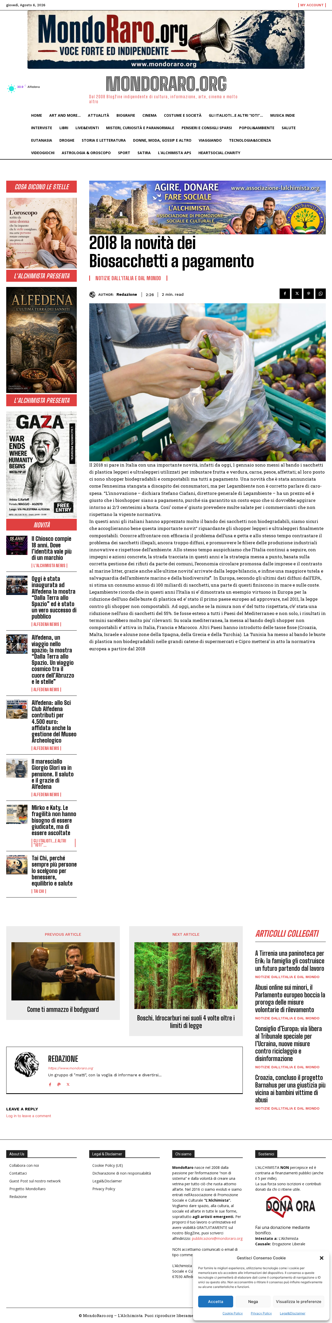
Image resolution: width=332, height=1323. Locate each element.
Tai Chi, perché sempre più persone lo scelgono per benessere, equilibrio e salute (54, 871)
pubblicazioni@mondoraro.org (217, 1238)
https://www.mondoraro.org (70, 1068)
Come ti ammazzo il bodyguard (63, 1009)
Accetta (215, 1301)
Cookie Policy (233, 1313)
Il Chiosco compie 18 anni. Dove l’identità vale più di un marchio (52, 548)
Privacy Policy (261, 1313)
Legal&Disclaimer (292, 1313)
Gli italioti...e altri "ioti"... (49, 843)
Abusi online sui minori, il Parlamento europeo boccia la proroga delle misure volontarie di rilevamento (290, 998)
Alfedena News (46, 624)
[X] (297, 294)
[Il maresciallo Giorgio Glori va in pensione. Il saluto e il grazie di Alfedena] (16, 767)
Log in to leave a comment (28, 1116)
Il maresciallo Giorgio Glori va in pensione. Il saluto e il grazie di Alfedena (53, 774)
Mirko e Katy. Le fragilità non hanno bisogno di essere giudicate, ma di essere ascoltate (54, 820)
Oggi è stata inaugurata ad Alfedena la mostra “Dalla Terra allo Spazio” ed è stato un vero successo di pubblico (54, 597)
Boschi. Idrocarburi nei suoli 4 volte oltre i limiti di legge (186, 1021)
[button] (321, 1258)
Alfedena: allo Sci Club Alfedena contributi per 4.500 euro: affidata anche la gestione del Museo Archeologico (54, 721)
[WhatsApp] (320, 294)
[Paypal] (59, 1083)
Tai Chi (38, 891)
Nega (253, 1301)
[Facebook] (285, 294)
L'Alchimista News (49, 566)
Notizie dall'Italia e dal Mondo (128, 278)
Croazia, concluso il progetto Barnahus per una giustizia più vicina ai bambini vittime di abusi (290, 1089)
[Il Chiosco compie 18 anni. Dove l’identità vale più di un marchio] (16, 545)
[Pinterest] (308, 294)
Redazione (126, 294)
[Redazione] (93, 294)
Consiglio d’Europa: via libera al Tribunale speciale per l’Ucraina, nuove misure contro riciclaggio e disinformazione (288, 1043)
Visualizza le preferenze (298, 1301)
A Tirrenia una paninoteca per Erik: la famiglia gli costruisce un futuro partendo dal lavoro (289, 960)
